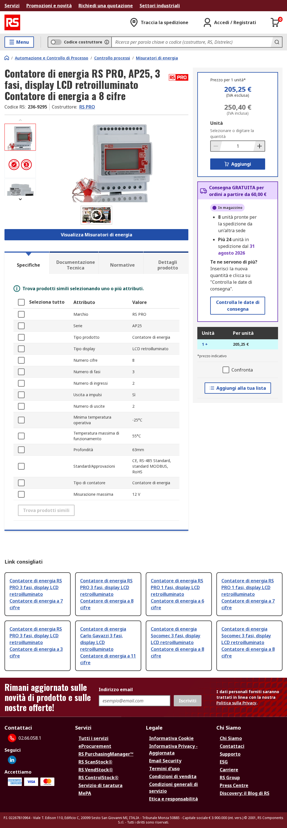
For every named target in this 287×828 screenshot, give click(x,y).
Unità (216, 123)
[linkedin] (12, 760)
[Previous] (20, 120)
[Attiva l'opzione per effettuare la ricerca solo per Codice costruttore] (107, 42)
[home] (6, 58)
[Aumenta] (259, 146)
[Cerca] (276, 42)
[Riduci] (216, 146)
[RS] (12, 22)
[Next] (20, 199)
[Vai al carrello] (275, 22)
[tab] (26, 263)
